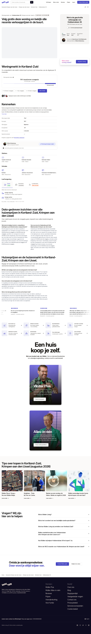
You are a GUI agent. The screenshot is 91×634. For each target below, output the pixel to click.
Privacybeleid (72, 603)
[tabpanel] (29, 194)
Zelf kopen (48, 2)
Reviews (63, 2)
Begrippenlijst (72, 593)
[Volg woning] (87, 7)
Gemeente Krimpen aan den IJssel (9, 7)
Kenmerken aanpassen (19, 137)
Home (3, 575)
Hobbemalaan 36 (43, 7)
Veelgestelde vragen (75, 596)
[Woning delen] (85, 7)
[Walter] (5, 2)
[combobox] (22, 2)
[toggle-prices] (68, 27)
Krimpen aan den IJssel (24, 7)
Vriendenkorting (51, 600)
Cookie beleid (72, 609)
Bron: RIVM (4, 201)
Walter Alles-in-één (53, 590)
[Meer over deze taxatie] (48, 15)
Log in (73, 2)
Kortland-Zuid (34, 7)
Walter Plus (50, 587)
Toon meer (4, 114)
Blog (69, 590)
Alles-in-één (56, 2)
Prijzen (68, 2)
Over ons (70, 587)
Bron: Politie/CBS (11, 201)
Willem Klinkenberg (79, 40)
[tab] (7, 184)
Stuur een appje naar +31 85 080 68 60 (31, 619)
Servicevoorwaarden (75, 606)
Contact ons (71, 600)
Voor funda (50, 603)
